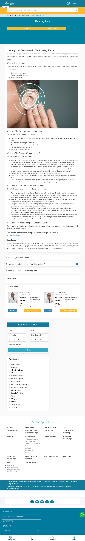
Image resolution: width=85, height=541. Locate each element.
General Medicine (13, 430)
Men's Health (11, 465)
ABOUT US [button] (6, 531)
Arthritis (28, 448)
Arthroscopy (29, 450)
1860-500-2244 (15, 236)
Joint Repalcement (31, 439)
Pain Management (50, 436)
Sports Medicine (30, 441)
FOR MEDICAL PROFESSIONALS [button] (13, 516)
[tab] (21, 511)
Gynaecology (48, 430)
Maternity (10, 436)
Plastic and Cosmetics (51, 456)
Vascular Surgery (31, 462)
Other (27, 452)
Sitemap (74, 481)
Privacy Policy (64, 481)
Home (9, 15)
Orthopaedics (30, 436)
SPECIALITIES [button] (7, 511)
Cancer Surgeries (50, 427)
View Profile (12, 310)
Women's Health (12, 472)
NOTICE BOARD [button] (8, 521)
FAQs (55, 481)
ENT (32, 15)
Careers (47, 481)
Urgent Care (67, 456)
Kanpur (16, 15)
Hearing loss (40, 15)
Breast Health (30, 427)
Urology (9, 462)
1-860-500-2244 (22, 28)
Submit (28, 350)
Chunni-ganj (25, 15)
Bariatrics (10, 427)
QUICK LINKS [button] (7, 526)
